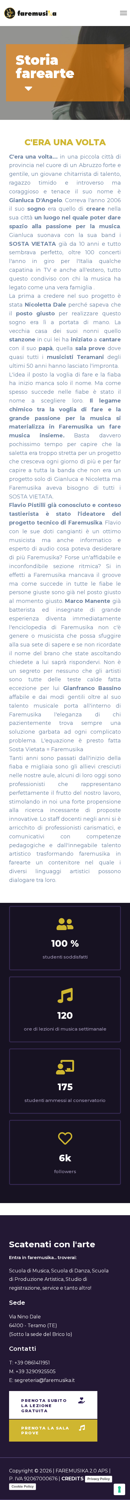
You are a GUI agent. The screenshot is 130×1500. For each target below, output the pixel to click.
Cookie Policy (22, 1486)
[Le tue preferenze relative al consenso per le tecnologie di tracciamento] (119, 1489)
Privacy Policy (98, 1479)
